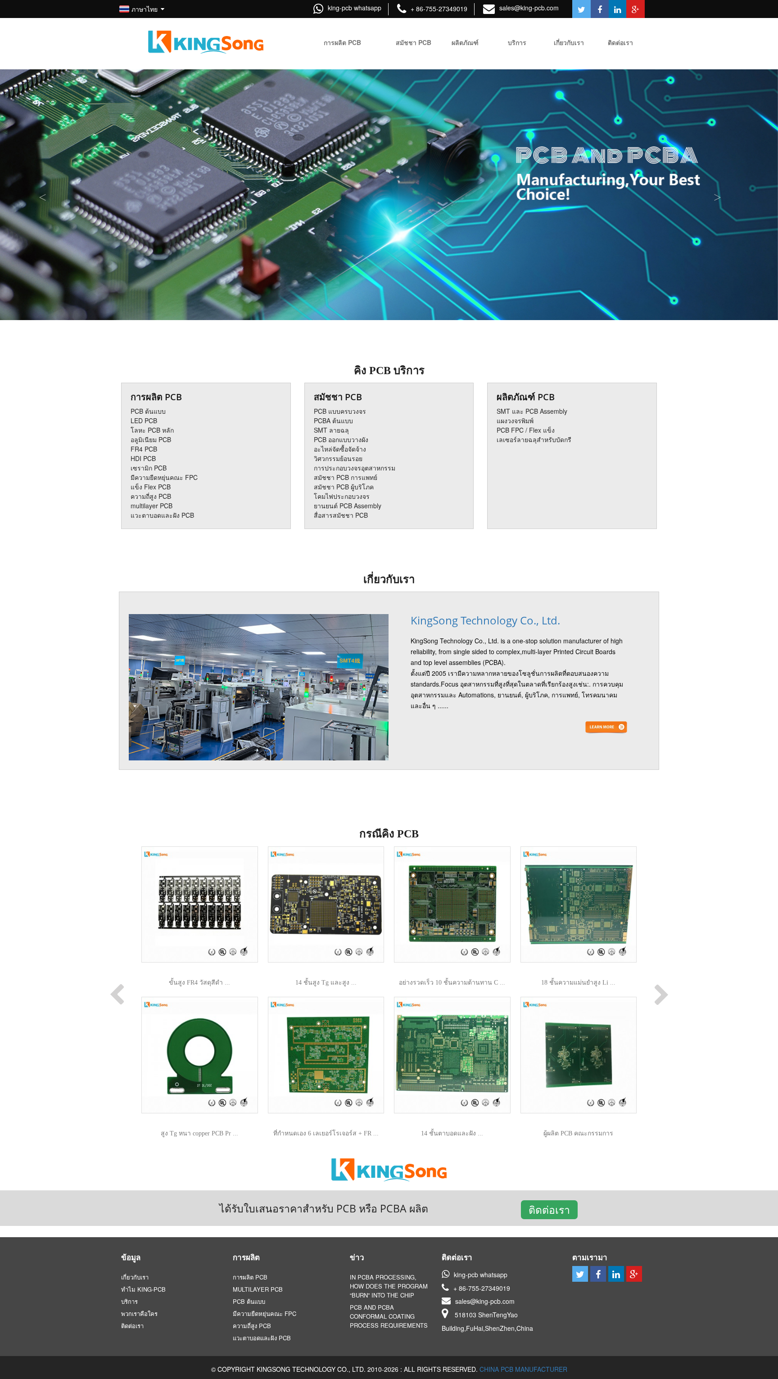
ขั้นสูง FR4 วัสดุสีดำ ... (199, 982)
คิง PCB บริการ (389, 370)
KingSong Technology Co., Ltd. (485, 620)
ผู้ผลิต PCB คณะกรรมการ (578, 1133)
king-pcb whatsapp (354, 7)
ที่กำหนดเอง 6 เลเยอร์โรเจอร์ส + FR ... (326, 1133)
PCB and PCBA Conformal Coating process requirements (389, 1316)
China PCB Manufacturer (523, 1369)
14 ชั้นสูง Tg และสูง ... (326, 982)
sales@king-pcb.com (529, 7)
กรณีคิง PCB (389, 834)
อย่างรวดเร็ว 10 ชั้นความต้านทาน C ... (452, 982)
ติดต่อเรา (549, 1210)
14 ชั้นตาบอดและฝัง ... (452, 1133)
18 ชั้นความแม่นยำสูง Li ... (578, 982)
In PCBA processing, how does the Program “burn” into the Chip (389, 1286)
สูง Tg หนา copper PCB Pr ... (199, 1133)
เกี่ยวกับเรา (389, 579)
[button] (719, 194)
